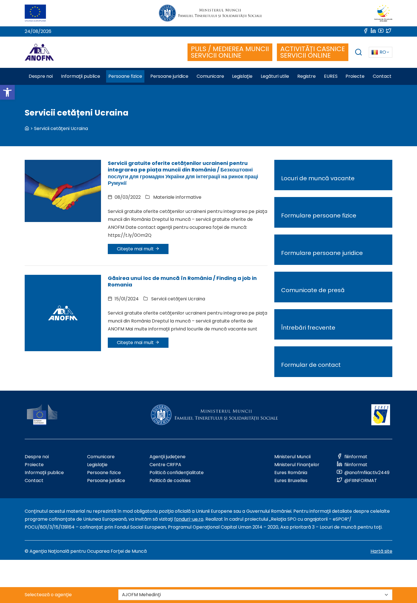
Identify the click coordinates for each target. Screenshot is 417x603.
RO (383, 52)
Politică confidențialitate (176, 472)
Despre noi (37, 456)
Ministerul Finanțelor (296, 464)
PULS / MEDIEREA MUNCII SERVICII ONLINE (230, 52)
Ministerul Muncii (292, 456)
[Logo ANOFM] (39, 52)
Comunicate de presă (313, 290)
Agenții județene (167, 456)
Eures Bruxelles (291, 480)
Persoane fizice (104, 472)
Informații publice (44, 472)
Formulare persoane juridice (322, 253)
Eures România (290, 472)
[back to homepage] (27, 128)
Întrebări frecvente (308, 328)
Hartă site (381, 551)
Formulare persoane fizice (318, 215)
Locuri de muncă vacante (318, 178)
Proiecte (34, 464)
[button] (7, 92)
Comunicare (101, 456)
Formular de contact (311, 365)
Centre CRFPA (165, 464)
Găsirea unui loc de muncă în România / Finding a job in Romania (182, 281)
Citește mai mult (136, 249)
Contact (34, 480)
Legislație (97, 464)
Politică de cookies (170, 480)
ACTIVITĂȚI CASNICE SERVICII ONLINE (312, 52)
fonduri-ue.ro (188, 519)
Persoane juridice (106, 480)
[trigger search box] (358, 53)
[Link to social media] (366, 31)
